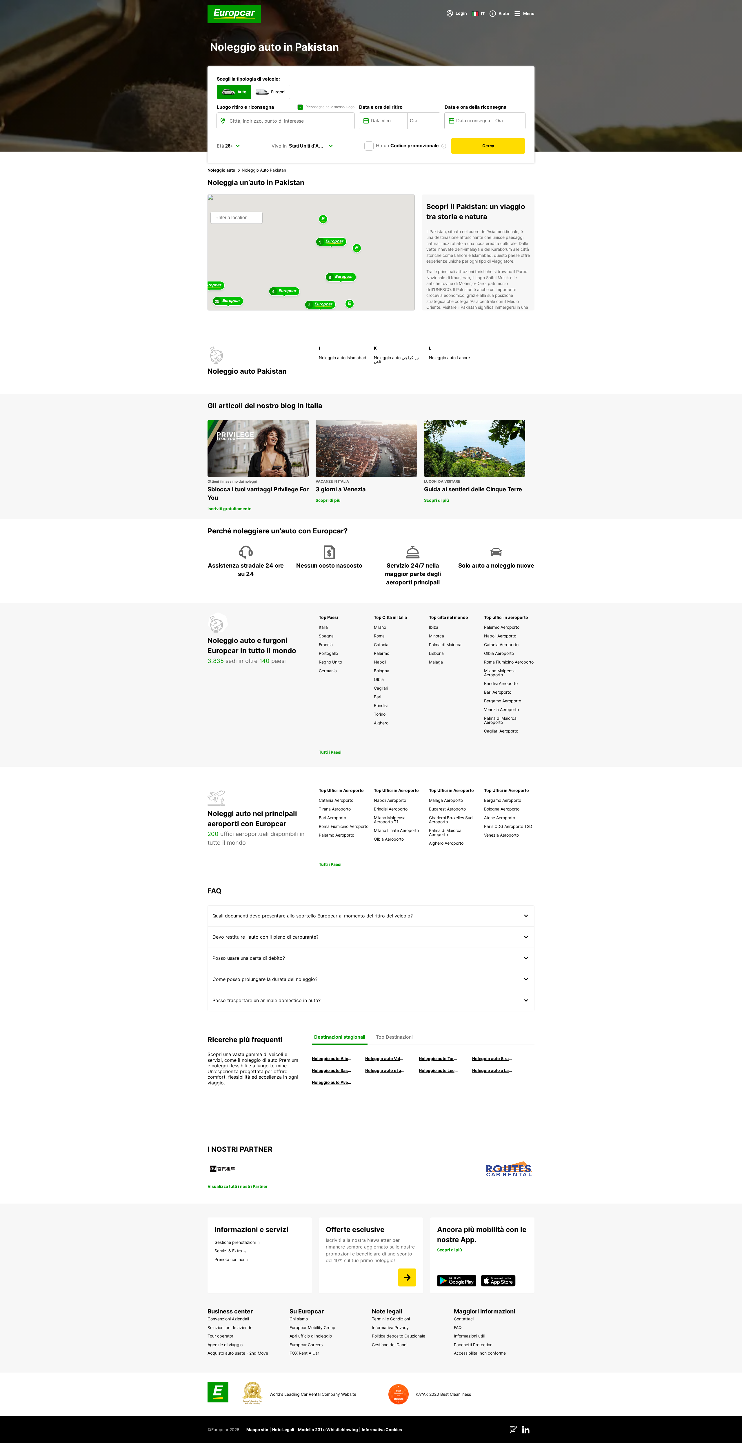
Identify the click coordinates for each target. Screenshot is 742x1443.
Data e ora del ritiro (381, 107)
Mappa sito (257, 1429)
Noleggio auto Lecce (439, 1070)
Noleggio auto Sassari (332, 1070)
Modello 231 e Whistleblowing (328, 1429)
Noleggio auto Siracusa (492, 1058)
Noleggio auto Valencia (385, 1058)
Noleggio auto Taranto (439, 1058)
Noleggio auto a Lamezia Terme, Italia (492, 1070)
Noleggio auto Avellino (332, 1082)
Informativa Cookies (382, 1429)
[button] (323, 220)
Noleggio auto (221, 170)
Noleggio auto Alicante (332, 1058)
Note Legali (283, 1429)
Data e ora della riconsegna (475, 107)
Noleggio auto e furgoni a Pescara (385, 1070)
